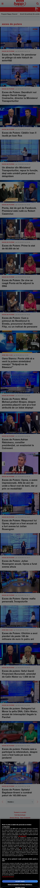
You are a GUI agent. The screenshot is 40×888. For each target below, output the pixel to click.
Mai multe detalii (22, 836)
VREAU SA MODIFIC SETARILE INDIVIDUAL (20, 884)
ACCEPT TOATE (19, 881)
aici (20, 848)
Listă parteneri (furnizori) (8, 876)
